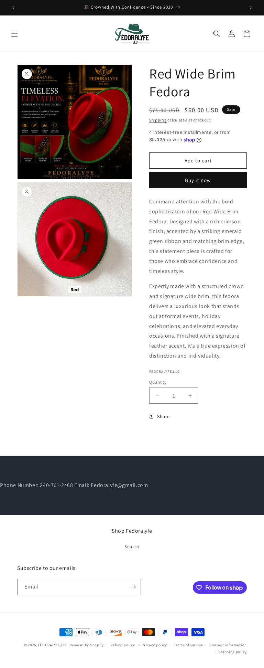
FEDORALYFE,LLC (53, 645)
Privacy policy (154, 645)
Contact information (228, 645)
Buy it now (198, 180)
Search (132, 546)
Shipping (158, 120)
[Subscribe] (133, 587)
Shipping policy (233, 651)
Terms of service (188, 645)
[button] (14, 33)
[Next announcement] (250, 7)
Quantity (157, 382)
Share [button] (163, 416)
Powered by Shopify (86, 645)
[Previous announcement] (13, 7)
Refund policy (122, 645)
